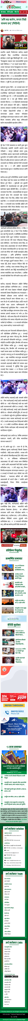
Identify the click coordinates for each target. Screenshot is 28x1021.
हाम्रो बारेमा (6, 997)
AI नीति (5, 994)
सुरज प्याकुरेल (7, 881)
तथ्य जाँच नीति (7, 987)
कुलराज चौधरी (7, 923)
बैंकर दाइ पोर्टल (7, 959)
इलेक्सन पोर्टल (7, 952)
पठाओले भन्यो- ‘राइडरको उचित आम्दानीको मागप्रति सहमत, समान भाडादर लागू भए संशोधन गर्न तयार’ (20, 585)
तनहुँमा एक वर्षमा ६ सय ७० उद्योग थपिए (20, 602)
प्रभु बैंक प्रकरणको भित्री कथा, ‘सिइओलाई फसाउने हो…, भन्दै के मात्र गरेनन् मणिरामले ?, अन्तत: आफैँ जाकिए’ (20, 660)
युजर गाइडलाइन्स (7, 1000)
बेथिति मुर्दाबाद (10, 12)
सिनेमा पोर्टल (6, 954)
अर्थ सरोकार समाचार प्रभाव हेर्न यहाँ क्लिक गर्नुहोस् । (16, 821)
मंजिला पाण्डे (6, 894)
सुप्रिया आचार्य (7, 892)
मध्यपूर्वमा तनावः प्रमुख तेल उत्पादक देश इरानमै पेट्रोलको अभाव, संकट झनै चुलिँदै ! (20, 610)
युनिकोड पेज (6, 956)
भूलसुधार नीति (7, 990)
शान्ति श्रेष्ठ (6, 900)
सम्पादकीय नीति (7, 982)
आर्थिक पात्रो (6, 969)
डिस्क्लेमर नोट (7, 1002)
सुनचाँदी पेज (6, 961)
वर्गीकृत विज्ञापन (7, 971)
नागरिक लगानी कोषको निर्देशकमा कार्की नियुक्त (19, 576)
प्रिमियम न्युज (6, 967)
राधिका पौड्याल (7, 934)
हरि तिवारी (6, 921)
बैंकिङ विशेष (17, 12)
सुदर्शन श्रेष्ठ (6, 30)
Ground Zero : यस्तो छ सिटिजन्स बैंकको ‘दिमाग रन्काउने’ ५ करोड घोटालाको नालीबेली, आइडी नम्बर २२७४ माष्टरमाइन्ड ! (20, 633)
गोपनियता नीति (7, 985)
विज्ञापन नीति (7, 992)
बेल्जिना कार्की (7, 910)
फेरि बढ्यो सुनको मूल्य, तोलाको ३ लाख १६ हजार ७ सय (20, 593)
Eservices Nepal (21, 1020)
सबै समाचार (3, 12)
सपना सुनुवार (7, 905)
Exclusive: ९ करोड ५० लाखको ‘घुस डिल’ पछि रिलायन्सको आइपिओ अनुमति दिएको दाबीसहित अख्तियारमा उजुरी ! (21, 651)
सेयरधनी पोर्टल (7, 949)
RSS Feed (6, 1004)
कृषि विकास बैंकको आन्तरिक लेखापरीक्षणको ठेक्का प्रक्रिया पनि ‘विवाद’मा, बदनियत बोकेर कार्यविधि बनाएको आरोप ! (20, 642)
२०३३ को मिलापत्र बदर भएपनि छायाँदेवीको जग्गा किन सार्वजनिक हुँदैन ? (20, 568)
